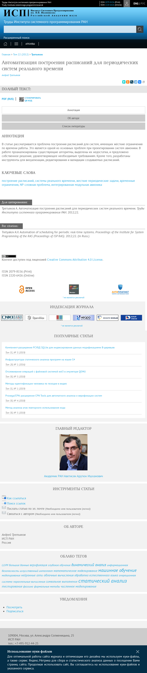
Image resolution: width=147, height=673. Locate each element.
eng (136, 3)
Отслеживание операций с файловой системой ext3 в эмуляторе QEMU (45, 371)
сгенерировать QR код (30, 99)
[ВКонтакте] (139, 82)
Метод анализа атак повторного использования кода (35, 407)
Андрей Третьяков (11, 75)
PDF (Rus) (8, 99)
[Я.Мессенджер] (123, 82)
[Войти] (127, 3)
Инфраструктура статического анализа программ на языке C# (40, 359)
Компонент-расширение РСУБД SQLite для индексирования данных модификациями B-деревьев (60, 347)
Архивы (30, 43)
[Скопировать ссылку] (143, 82)
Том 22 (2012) (21, 54)
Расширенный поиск (17, 37)
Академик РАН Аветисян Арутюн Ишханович (73, 476)
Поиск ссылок (16, 503)
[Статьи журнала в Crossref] (73, 289)
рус (143, 3)
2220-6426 (109, 5)
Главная (6, 54)
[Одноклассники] (127, 82)
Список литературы (73, 126)
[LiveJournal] (131, 82)
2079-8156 (109, 2)
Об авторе (73, 118)
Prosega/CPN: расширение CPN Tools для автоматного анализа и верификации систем (53, 395)
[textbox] (73, 29)
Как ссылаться (16, 498)
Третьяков (37, 54)
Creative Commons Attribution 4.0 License (75, 260)
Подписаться (14, 611)
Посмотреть (14, 607)
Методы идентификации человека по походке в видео (36, 383)
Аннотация (73, 110)
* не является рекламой (73, 297)
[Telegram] (135, 82)
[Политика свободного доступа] (27, 289)
